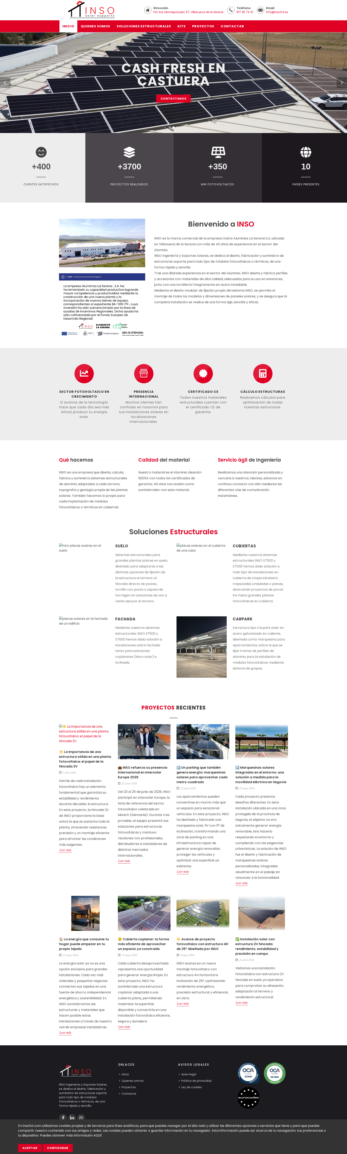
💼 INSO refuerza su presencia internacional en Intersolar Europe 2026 (142, 772)
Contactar (129, 1094)
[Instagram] (81, 1118)
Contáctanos (173, 99)
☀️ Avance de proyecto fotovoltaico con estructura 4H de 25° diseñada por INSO (202, 944)
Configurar (57, 1148)
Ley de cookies (191, 1087)
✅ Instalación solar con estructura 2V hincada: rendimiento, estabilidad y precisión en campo (257, 946)
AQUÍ (98, 1135)
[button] (5, 82)
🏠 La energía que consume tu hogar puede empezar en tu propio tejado (84, 944)
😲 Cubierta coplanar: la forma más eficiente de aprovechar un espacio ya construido (143, 944)
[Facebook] (63, 1118)
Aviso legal (188, 1074)
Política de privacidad (196, 1081)
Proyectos (129, 1087)
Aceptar (29, 1148)
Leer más (65, 850)
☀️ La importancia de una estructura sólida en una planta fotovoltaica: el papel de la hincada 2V (85, 759)
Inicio (125, 1074)
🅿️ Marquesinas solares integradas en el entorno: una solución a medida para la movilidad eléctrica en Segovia (260, 774)
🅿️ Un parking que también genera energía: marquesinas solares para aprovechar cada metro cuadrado (202, 774)
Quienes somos (133, 1081)
